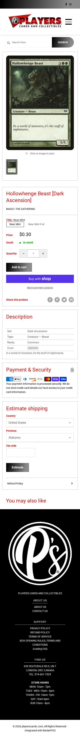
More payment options (40, 287)
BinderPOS (49, 730)
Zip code (11, 445)
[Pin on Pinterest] (57, 299)
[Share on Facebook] (50, 299)
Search (63, 42)
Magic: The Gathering (20, 208)
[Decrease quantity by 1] (23, 253)
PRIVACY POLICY (40, 628)
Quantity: (11, 253)
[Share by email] (71, 299)
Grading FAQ (40, 648)
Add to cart (19, 267)
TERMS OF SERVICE (40, 636)
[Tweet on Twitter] (64, 299)
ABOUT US (40, 606)
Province (11, 430)
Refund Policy (15, 483)
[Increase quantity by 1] (43, 253)
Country (10, 416)
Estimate (17, 467)
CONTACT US (40, 611)
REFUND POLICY (40, 632)
